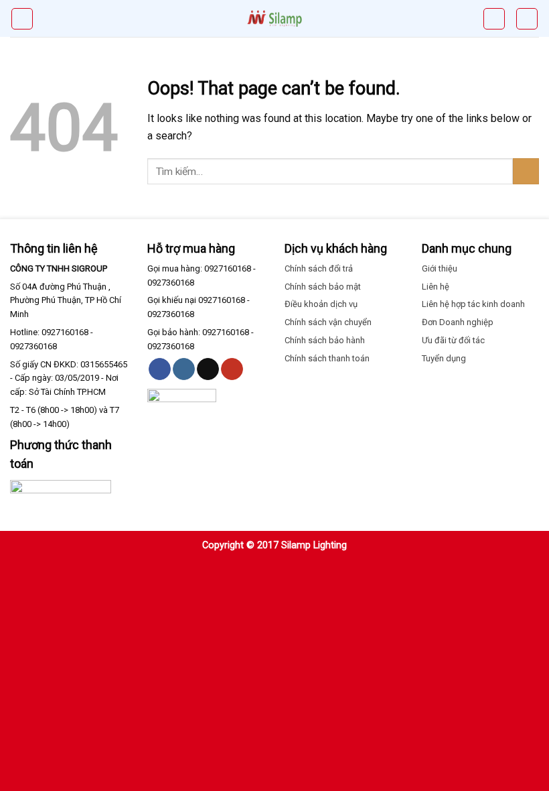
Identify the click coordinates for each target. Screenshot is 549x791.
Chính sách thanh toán (327, 358)
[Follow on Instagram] (184, 369)
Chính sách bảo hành (325, 340)
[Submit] (526, 171)
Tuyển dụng (444, 358)
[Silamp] (274, 18)
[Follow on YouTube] (232, 369)
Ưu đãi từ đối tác (453, 340)
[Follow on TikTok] (208, 369)
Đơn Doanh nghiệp (457, 322)
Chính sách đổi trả (319, 268)
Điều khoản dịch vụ (321, 304)
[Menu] (22, 18)
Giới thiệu (439, 268)
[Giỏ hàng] (494, 18)
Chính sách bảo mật (323, 287)
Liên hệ (435, 287)
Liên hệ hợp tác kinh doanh (473, 304)
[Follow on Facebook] (160, 369)
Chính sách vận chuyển (328, 322)
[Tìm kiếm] (527, 18)
